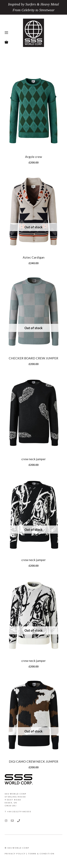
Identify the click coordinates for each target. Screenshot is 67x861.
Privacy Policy (15, 853)
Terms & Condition (41, 853)
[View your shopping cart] (6, 42)
